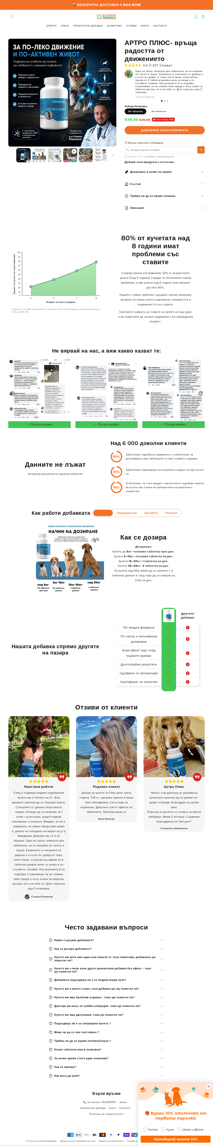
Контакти (124, 1108)
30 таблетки (135, 111)
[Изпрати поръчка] (201, 150)
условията (149, 156)
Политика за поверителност (106, 1114)
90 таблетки (160, 112)
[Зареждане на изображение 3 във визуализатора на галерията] (55, 155)
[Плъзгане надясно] (112, 155)
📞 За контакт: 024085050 (99, 1102)
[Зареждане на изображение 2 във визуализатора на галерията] (39, 155)
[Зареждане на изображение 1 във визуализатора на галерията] (23, 155)
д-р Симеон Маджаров (46, 1141)
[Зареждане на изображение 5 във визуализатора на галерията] (101, 155)
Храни (123, 1102)
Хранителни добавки (93, 1108)
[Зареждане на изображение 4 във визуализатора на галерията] (86, 155)
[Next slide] (200, 393)
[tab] (161, 100)
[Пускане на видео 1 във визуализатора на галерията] (70, 155)
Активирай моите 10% (176, 1139)
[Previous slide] (12, 393)
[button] (12, 16)
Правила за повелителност (111, 1141)
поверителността (165, 156)
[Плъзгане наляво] (12, 155)
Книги (112, 1108)
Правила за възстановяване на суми (77, 1141)
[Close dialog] (209, 1086)
